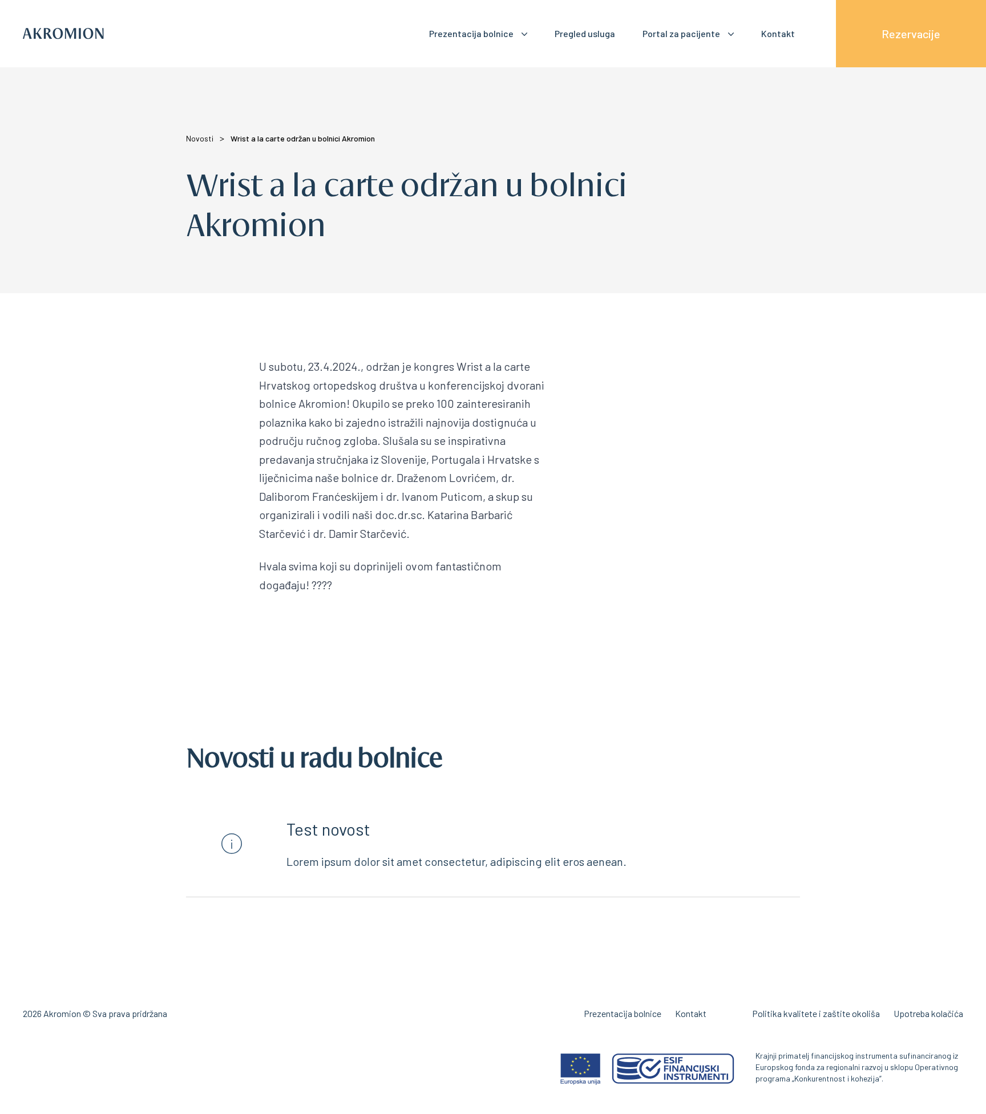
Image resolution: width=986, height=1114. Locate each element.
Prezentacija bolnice (471, 33)
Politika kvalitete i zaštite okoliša (816, 1013)
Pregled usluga (585, 33)
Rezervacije (911, 33)
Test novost (328, 829)
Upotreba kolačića (928, 1013)
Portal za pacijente (681, 33)
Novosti (199, 138)
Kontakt (778, 33)
